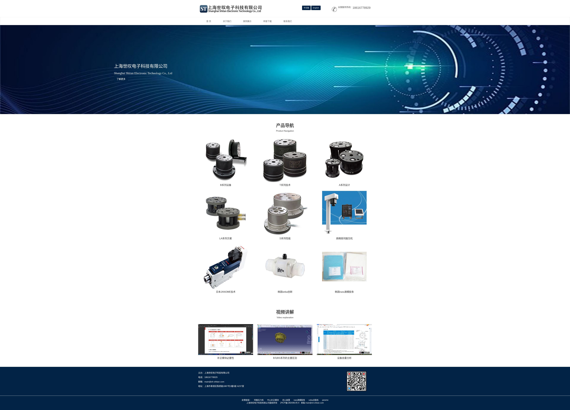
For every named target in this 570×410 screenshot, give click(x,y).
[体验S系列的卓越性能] (285, 213)
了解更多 (121, 79)
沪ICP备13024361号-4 (289, 403)
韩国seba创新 (285, 292)
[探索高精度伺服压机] (344, 213)
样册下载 (267, 21)
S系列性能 (285, 238)
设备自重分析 (344, 358)
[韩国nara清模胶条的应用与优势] (344, 266)
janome (325, 400)
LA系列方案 (225, 238)
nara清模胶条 (299, 400)
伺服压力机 (259, 400)
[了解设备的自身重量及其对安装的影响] (344, 339)
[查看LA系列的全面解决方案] (225, 213)
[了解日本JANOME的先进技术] (225, 266)
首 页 (208, 21)
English (316, 8)
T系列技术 (285, 185)
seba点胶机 (314, 400)
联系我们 (288, 21)
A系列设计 (344, 185)
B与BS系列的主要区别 (285, 358)
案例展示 (247, 21)
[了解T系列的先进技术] (285, 160)
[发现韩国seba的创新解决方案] (285, 266)
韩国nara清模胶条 (344, 292)
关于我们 (227, 21)
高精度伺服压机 (344, 238)
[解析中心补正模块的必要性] (225, 339)
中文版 (306, 8)
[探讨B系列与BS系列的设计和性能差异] (285, 339)
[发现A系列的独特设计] (344, 160)
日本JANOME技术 (225, 292)
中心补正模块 (273, 400)
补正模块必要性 (225, 358)
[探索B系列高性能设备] (225, 160)
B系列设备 (225, 185)
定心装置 (286, 400)
